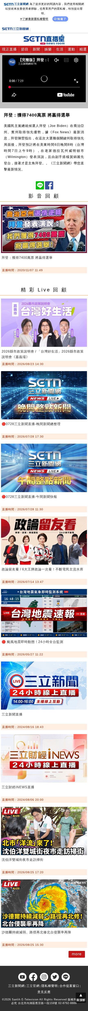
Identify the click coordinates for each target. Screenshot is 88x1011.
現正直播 (9, 49)
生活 (59, 49)
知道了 (62, 18)
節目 (24, 49)
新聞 (36, 49)
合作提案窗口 (69, 985)
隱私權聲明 (49, 985)
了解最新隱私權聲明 (35, 18)
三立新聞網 (16, 985)
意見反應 (44, 992)
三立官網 (32, 985)
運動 (71, 49)
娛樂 (48, 49)
